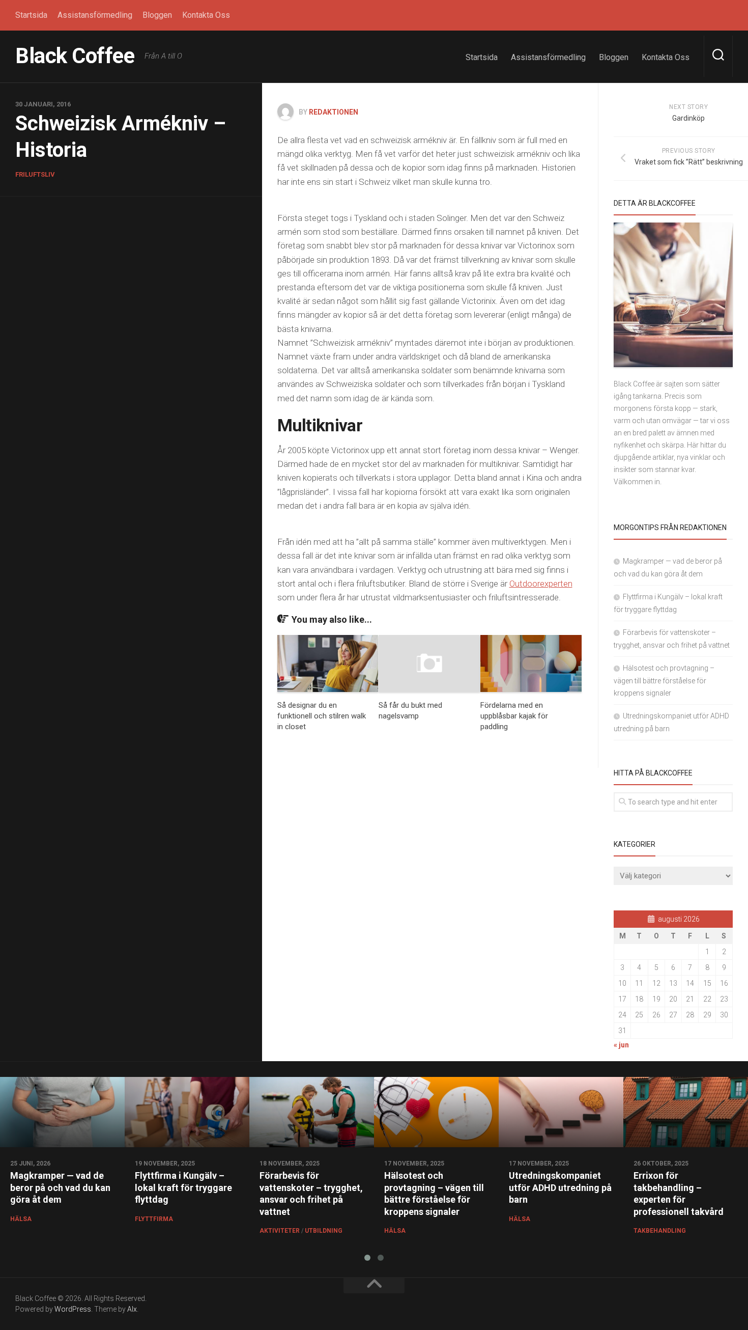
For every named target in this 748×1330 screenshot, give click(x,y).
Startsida (31, 15)
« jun (621, 1045)
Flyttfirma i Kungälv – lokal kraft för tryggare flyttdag (183, 1187)
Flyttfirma (154, 1219)
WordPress (72, 1309)
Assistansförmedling (94, 15)
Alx (132, 1309)
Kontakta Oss (206, 15)
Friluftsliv (35, 174)
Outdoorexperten (540, 583)
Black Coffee (74, 55)
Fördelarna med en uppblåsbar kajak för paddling (514, 716)
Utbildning (323, 1230)
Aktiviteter (280, 1230)
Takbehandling (660, 1230)
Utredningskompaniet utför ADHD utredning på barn (560, 1187)
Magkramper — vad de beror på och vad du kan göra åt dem (60, 1187)
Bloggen (157, 15)
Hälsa (21, 1219)
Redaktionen (333, 112)
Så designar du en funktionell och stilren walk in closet (321, 716)
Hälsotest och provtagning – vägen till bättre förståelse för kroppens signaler (664, 680)
